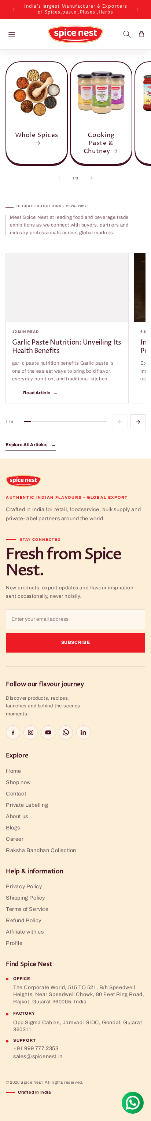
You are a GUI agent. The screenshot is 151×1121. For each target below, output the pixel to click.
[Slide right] (92, 178)
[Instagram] (30, 732)
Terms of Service (27, 909)
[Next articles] (138, 421)
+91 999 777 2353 (36, 1048)
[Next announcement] (137, 9)
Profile (14, 943)
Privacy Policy (24, 886)
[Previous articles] (120, 421)
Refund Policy (23, 920)
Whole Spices (36, 135)
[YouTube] (48, 732)
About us (17, 816)
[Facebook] (13, 732)
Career (15, 839)
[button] (126, 34)
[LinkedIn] (83, 732)
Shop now (18, 782)
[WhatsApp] (66, 732)
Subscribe (75, 642)
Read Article (40, 392)
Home (13, 771)
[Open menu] (12, 34)
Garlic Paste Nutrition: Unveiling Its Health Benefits (66, 347)
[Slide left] (59, 178)
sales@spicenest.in (38, 1056)
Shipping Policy (25, 898)
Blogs (13, 828)
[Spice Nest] (23, 480)
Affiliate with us (25, 932)
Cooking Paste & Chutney (99, 143)
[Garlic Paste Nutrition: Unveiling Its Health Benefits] (67, 287)
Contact (16, 794)
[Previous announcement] (13, 9)
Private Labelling (27, 805)
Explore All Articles (30, 444)
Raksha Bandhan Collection (41, 850)
